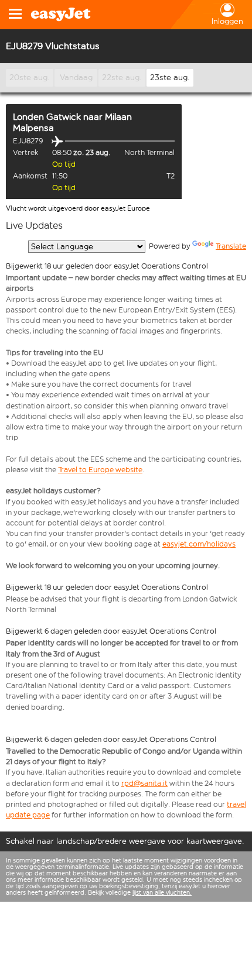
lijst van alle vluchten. (162, 892)
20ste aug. (29, 78)
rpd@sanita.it (144, 783)
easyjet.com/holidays (199, 544)
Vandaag (76, 78)
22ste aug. (122, 78)
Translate (231, 246)
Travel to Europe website (100, 469)
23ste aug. (170, 78)
